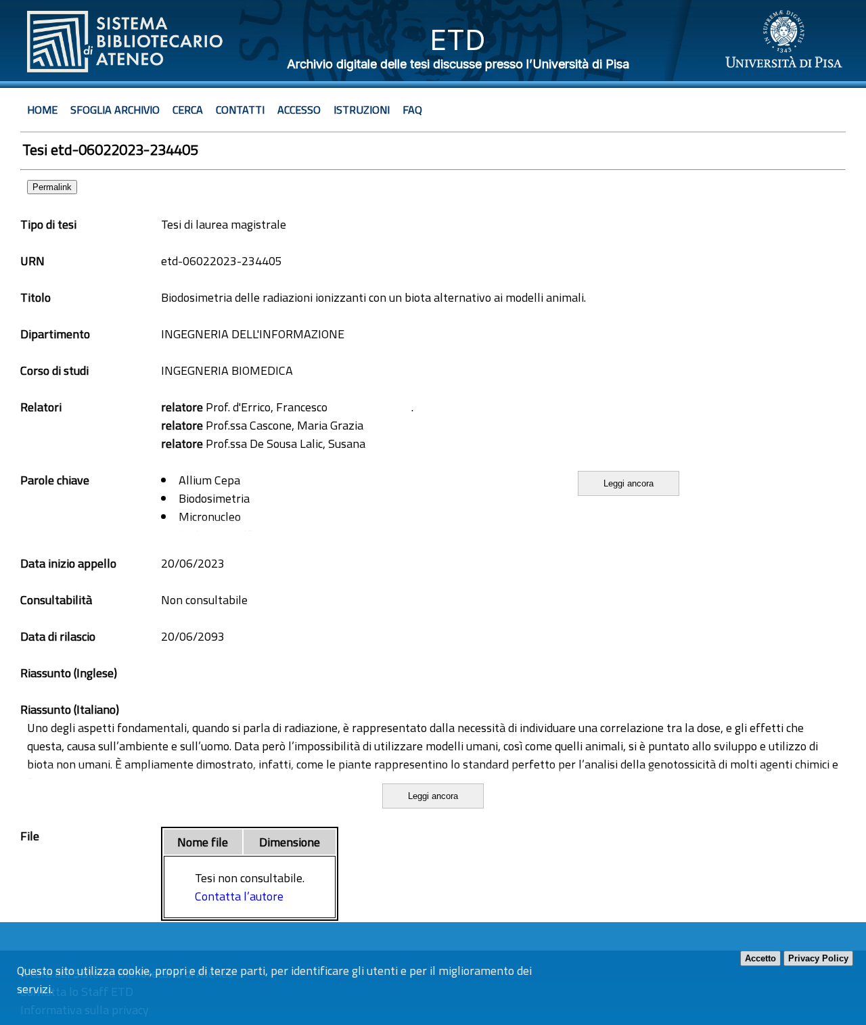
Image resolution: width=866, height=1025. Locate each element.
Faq (412, 109)
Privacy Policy (818, 958)
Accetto (760, 958)
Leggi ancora (628, 483)
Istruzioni (362, 109)
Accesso (299, 109)
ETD (458, 39)
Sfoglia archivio (115, 109)
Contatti (240, 109)
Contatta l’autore (239, 896)
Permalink (52, 187)
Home (42, 109)
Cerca (188, 109)
